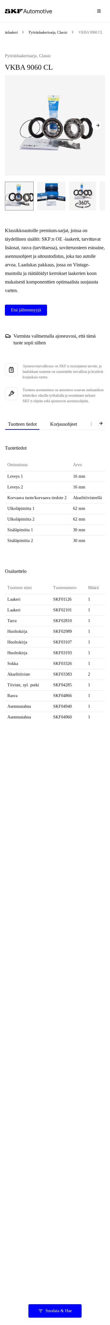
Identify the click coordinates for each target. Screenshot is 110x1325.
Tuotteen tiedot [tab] (22, 424)
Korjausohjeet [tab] (63, 424)
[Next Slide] (96, 125)
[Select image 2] (51, 196)
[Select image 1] (19, 196)
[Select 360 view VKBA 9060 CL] (82, 196)
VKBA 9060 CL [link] (91, 32)
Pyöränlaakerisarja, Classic (48, 32)
